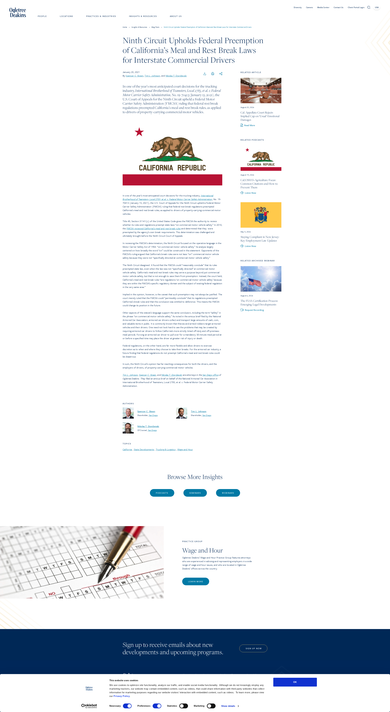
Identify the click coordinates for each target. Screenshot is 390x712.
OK (295, 682)
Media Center (323, 7)
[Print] (212, 73)
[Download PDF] (204, 73)
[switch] (157, 705)
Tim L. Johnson (152, 75)
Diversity (298, 7)
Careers (309, 7)
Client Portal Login (356, 7)
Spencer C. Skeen (134, 75)
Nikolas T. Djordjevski (176, 75)
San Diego (153, 415)
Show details (228, 706)
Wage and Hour (185, 449)
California (127, 449)
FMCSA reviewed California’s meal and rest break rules (154, 228)
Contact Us (339, 7)
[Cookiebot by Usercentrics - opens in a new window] (89, 706)
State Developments (144, 449)
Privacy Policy (121, 696)
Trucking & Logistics (165, 449)
